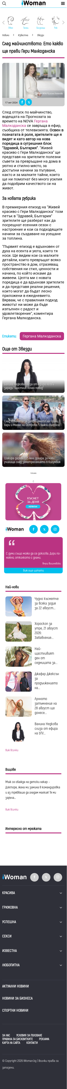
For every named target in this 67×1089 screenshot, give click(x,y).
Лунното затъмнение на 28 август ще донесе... (46, 705)
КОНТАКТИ (32, 1043)
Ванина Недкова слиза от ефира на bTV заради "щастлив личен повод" (29, 386)
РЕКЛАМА (44, 1039)
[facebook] (33, 529)
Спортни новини (15, 1010)
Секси (7, 936)
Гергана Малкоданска (25, 123)
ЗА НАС (6, 1035)
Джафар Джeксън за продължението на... (47, 681)
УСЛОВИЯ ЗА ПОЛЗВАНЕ (29, 1035)
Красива (8, 893)
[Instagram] (55, 529)
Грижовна (10, 907)
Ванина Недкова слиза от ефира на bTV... (46, 729)
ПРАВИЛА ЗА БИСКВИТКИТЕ (17, 1039)
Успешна (9, 922)
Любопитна (11, 965)
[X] (44, 529)
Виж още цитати (33, 570)
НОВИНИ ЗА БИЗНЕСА (17, 998)
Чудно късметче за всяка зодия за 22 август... (47, 603)
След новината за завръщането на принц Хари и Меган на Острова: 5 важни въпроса (32, 423)
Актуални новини (15, 986)
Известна (9, 950)
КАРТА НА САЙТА (11, 1043)
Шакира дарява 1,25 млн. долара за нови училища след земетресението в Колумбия (32, 460)
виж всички (11, 750)
